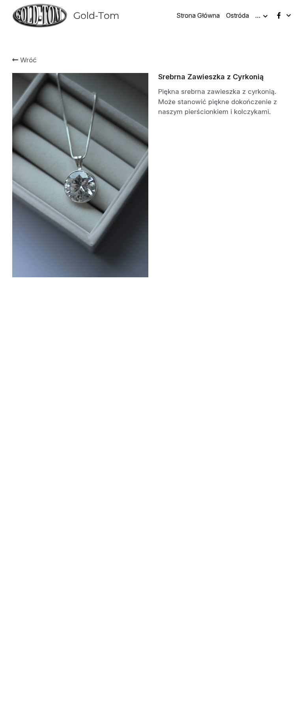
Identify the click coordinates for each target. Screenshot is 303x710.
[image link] (39, 15)
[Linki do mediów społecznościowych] (279, 15)
